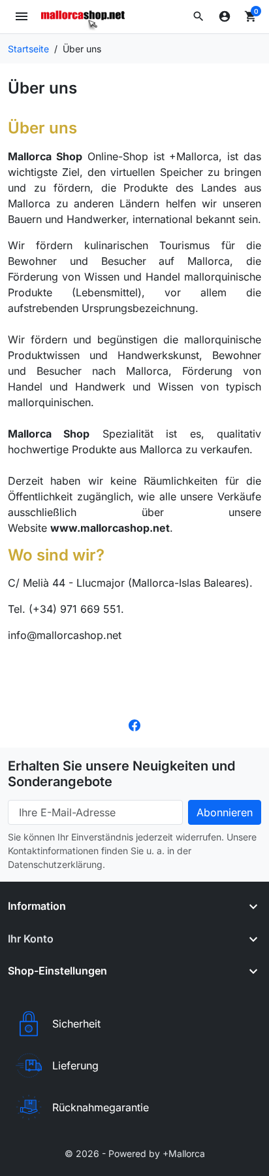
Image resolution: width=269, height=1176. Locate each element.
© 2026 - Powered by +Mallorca (135, 1153)
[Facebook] (134, 724)
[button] (198, 16)
